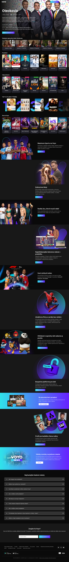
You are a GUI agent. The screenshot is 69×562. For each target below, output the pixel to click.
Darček (37, 546)
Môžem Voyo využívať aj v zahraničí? (16, 484)
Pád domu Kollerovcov (6, 132)
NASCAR (40, 278)
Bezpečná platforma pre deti (45, 382)
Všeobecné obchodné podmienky (47, 546)
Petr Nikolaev (20, 27)
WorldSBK (45, 278)
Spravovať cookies (26, 548)
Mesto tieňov (44, 68)
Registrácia (55, 1)
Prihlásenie (64, 1)
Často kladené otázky (8, 546)
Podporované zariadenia (23, 546)
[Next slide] (67, 46)
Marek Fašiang (30, 29)
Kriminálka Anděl (53, 90)
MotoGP (60, 277)
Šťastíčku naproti (62, 131)
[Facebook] (58, 547)
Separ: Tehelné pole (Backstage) (34, 132)
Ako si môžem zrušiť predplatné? (15, 493)
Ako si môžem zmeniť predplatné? (15, 508)
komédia (7, 14)
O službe (15, 546)
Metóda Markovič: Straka (44, 132)
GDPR (5, 548)
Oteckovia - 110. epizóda (21, 48)
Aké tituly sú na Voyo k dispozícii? (15, 498)
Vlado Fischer (14, 27)
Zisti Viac (41, 151)
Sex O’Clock (53, 131)
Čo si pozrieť (32, 546)
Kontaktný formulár (11, 548)
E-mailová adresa (23, 536)
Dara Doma (16, 131)
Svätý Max (25, 68)
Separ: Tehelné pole (25, 131)
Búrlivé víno (53, 68)
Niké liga (34, 90)
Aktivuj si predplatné (40, 326)
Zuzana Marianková (27, 27)
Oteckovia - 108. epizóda (47, 48)
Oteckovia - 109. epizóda (34, 48)
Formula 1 (49, 277)
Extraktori (6, 90)
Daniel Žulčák (24, 29)
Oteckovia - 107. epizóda (60, 48)
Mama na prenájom (62, 68)
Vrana (62, 90)
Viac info (33, 21)
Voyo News (19, 548)
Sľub (6, 68)
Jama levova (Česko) (25, 91)
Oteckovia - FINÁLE (8, 48)
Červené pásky (15, 68)
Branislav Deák (19, 29)
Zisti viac (39, 197)
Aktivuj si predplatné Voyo (8, 32)
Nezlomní (44, 90)
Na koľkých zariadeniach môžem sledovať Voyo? (19, 489)
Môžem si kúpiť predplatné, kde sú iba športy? (18, 518)
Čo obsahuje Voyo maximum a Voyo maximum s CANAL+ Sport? (22, 513)
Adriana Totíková (9, 27)
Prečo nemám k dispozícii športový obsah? (17, 503)
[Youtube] (64, 547)
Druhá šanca (34, 68)
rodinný (4, 14)
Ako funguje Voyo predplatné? (14, 479)
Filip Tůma (14, 29)
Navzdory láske (16, 90)
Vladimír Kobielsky (8, 29)
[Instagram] (61, 547)
